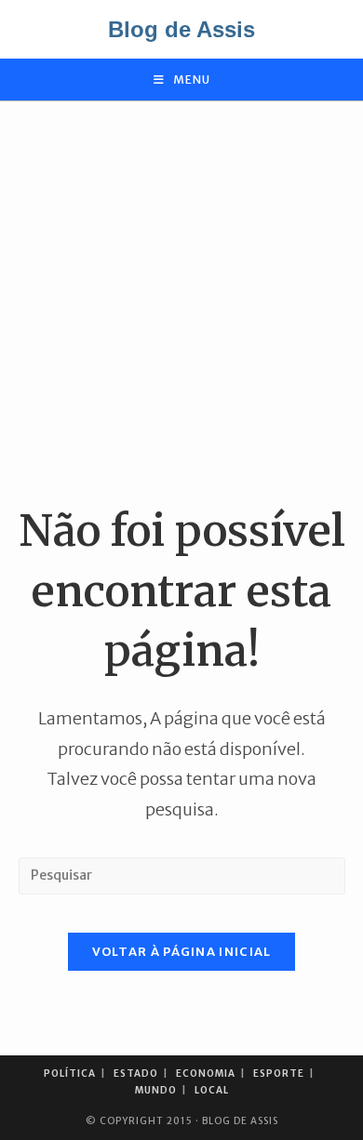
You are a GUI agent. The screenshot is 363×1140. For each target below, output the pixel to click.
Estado (136, 1073)
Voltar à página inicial (182, 952)
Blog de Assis (181, 29)
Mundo (156, 1090)
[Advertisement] (181, 301)
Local (212, 1090)
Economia (205, 1073)
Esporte (278, 1073)
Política (70, 1073)
